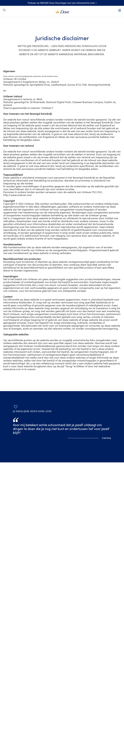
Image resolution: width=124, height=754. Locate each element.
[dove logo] (62, 11)
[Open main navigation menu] (119, 10)
